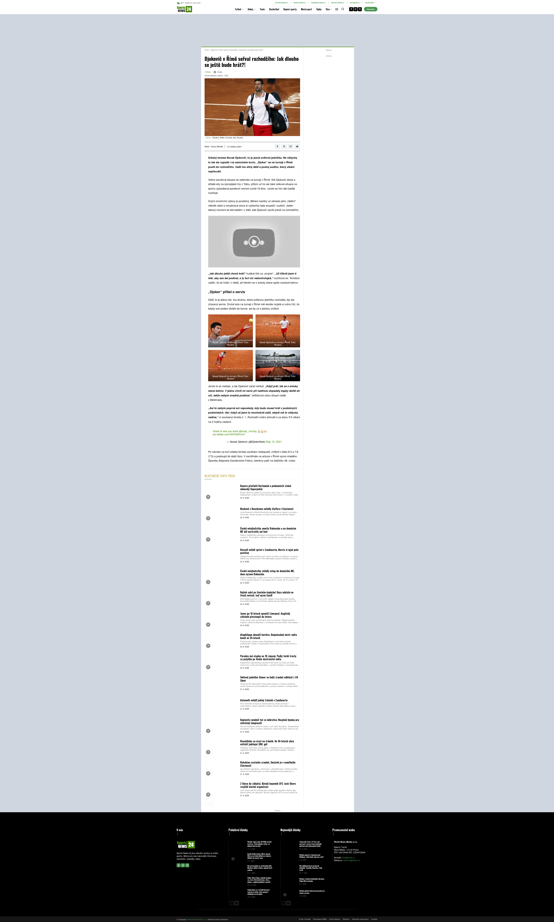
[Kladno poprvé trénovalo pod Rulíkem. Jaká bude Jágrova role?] (289, 857)
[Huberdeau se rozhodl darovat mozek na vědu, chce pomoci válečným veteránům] (237, 893)
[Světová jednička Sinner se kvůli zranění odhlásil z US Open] (221, 683)
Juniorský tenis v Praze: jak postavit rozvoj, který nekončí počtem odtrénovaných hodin (310, 844)
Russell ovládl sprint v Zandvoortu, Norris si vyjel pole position (269, 551)
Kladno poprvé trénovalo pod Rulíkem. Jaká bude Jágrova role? (311, 856)
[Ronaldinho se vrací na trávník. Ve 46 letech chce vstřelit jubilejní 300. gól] (221, 746)
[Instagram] (355, 9)
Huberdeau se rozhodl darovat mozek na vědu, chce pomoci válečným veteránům (258, 892)
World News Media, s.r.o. (197, 919)
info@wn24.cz (348, 857)
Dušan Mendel (217, 146)
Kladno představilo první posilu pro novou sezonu (312, 892)
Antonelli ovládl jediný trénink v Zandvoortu (264, 700)
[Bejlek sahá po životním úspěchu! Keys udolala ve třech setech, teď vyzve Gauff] (221, 598)
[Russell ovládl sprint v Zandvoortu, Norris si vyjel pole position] (221, 555)
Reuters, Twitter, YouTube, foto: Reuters (228, 137)
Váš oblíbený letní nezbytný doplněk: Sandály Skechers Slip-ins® (311, 868)
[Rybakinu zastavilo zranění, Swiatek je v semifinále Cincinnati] (221, 768)
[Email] (290, 146)
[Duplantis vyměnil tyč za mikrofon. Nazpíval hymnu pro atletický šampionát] (221, 725)
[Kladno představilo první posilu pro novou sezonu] (289, 893)
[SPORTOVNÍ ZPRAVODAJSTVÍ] (181, 9)
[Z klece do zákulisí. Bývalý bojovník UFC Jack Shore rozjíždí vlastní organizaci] (221, 789)
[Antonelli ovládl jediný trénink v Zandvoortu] (221, 704)
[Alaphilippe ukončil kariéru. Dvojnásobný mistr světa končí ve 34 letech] (221, 640)
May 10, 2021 (274, 441)
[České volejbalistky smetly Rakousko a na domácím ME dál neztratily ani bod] (221, 534)
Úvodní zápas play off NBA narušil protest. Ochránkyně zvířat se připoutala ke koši (259, 844)
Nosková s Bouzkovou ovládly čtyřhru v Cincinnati (266, 509)
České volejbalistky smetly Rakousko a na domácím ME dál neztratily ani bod (268, 529)
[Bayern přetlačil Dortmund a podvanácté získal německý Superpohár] (221, 491)
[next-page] (211, 804)
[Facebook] (351, 9)
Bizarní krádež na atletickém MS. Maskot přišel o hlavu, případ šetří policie (259, 868)
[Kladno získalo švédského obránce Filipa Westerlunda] (289, 881)
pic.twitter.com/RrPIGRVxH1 (229, 434)
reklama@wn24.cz (351, 860)
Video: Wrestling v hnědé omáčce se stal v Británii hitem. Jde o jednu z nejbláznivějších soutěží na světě (260, 881)
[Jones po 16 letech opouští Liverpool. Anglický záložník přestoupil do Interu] (221, 619)
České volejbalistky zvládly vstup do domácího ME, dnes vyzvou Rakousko (267, 572)
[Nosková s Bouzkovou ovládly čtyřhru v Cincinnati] (221, 512)
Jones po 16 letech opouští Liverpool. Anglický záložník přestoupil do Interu (265, 615)
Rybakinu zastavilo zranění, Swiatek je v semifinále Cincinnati (267, 763)
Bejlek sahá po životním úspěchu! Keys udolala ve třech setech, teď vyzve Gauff (266, 593)
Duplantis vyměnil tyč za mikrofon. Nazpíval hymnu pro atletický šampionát (269, 721)
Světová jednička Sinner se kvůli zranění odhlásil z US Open (269, 678)
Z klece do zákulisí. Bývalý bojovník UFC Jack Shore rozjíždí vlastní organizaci (268, 785)
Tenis (207, 50)
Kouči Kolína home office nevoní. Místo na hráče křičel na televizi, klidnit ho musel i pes (259, 856)
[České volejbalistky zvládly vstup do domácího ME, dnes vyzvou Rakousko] (221, 576)
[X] (360, 9)
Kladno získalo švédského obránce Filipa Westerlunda (311, 880)
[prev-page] (206, 804)
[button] (342, 8)
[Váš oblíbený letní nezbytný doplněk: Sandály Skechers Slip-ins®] (289, 869)
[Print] (297, 146)
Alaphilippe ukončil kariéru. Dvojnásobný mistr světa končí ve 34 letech (268, 636)
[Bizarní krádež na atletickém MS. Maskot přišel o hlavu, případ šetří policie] (237, 869)
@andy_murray (248, 431)
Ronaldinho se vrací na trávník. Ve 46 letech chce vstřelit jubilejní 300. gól (267, 742)
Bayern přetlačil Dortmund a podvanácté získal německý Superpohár (265, 487)
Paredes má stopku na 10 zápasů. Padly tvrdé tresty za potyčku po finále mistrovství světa (268, 657)
